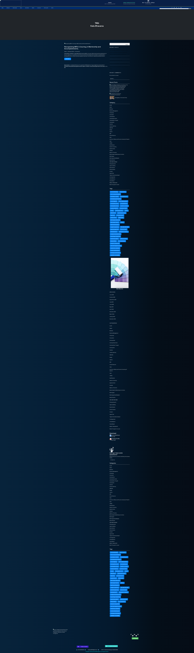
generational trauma (121, 212)
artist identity (122, 191)
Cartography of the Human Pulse (116, 60)
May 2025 (111, 306)
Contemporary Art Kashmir (115, 198)
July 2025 (111, 302)
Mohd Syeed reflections (115, 219)
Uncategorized (112, 177)
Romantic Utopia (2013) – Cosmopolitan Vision (119, 63)
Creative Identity (113, 126)
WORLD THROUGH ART (113, 182)
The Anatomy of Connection (115, 57)
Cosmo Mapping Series (123, 201)
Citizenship (112, 112)
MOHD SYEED (121, 217)
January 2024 (112, 316)
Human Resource (113, 135)
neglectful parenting (114, 587)
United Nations (112, 178)
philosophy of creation (123, 231)
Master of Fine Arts (113, 152)
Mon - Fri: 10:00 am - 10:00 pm (148, 2)
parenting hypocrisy (114, 229)
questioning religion (114, 238)
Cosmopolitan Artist (113, 118)
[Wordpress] (176, 7)
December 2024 (113, 311)
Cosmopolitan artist (114, 203)
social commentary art (115, 250)
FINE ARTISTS (113, 212)
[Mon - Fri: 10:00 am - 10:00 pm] (148, 1)
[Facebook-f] (172, 7)
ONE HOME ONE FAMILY (113, 161)
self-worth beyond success (116, 245)
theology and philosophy (115, 252)
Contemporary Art (124, 196)
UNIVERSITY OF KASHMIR (115, 255)
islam (110, 141)
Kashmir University (113, 146)
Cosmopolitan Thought (114, 120)
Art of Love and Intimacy (115, 194)
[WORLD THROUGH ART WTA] (129, 1)
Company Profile (115, 438)
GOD (110, 133)
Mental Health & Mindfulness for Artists (117, 154)
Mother (122, 222)
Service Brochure (115, 435)
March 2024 (112, 314)
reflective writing (123, 238)
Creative (111, 124)
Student (111, 171)
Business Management (114, 110)
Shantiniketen (112, 167)
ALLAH (111, 105)
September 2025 (113, 299)
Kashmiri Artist (112, 148)
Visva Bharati (112, 180)
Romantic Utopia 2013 (115, 243)
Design (111, 129)
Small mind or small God (115, 248)
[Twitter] (174, 7)
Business (111, 330)
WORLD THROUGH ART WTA (129, 2)
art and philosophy (114, 191)
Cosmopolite (112, 122)
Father (126, 210)
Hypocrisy (112, 215)
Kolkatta (111, 150)
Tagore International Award (115, 175)
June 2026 (112, 294)
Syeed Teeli (112, 173)
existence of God (123, 208)
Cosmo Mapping (114, 201)
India (110, 137)
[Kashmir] (110, 1)
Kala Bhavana (112, 144)
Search (189, 8)
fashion (111, 131)
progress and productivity (115, 234)
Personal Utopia (123, 229)
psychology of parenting (115, 236)
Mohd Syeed (112, 156)
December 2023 (113, 318)
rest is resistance (121, 241)
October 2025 (112, 297)
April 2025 (112, 309)
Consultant (112, 114)
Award (111, 107)
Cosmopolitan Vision (114, 205)
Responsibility (113, 241)
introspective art (120, 215)
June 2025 (112, 304)
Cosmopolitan (112, 116)
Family (112, 210)
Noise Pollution (112, 160)
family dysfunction (119, 210)
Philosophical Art (113, 163)
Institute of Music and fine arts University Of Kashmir (119, 139)
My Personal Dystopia (115, 224)
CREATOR (111, 127)
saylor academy (112, 165)
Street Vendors (112, 169)
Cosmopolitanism (124, 203)
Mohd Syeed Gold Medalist (114, 158)
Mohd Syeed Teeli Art (114, 222)
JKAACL (111, 375)
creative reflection (114, 208)
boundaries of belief (114, 196)
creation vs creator (124, 205)
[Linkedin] (181, 7)
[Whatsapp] (179, 7)
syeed (65, 51)
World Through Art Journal (114, 184)
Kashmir (110, 2)
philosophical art (114, 231)
